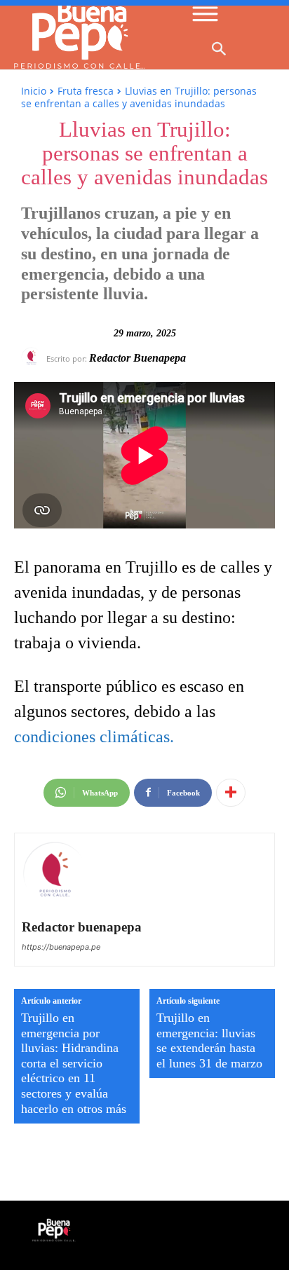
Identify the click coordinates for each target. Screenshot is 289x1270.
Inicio (33, 90)
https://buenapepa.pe (61, 947)
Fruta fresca (86, 90)
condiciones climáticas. (94, 737)
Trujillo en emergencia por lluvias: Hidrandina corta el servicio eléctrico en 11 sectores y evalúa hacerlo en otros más (73, 1063)
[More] (231, 793)
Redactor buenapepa (137, 358)
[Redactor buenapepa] (33, 357)
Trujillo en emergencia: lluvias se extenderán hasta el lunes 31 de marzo (209, 1040)
